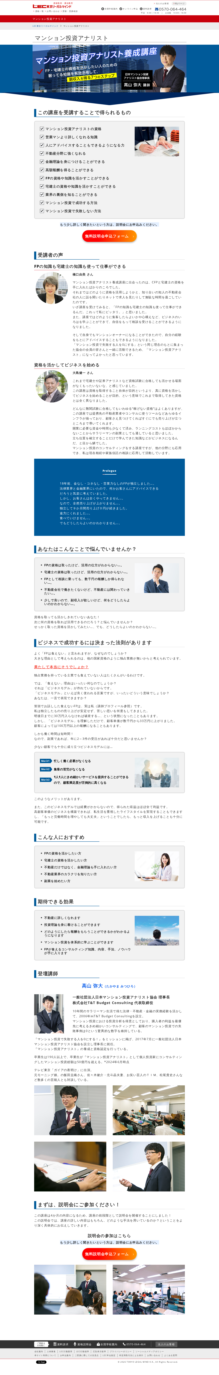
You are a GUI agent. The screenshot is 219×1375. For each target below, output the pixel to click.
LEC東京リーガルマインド (46, 26)
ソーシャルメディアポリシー (149, 1351)
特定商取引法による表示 (131, 1355)
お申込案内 (65, 1355)
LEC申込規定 (109, 1355)
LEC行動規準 (82, 1351)
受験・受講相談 (70, 11)
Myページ (180, 3)
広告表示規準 (99, 1351)
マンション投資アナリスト (49, 19)
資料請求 (147, 9)
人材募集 (51, 1351)
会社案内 (38, 1351)
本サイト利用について (45, 1355)
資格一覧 (39, 11)
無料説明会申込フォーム (107, 236)
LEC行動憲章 (65, 1351)
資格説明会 (84, 1344)
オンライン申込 (130, 9)
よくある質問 (170, 1355)
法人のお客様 (162, 3)
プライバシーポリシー (121, 1351)
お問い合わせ (53, 11)
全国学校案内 (111, 9)
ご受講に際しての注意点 (87, 1355)
